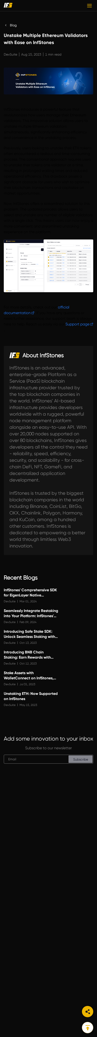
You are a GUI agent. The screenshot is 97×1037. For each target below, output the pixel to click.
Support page (77, 324)
